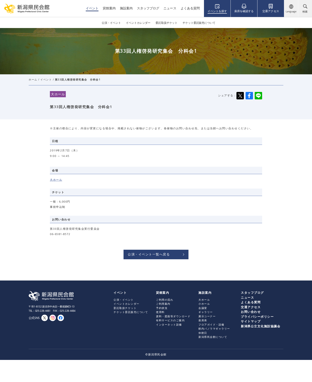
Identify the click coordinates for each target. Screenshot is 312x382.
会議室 (202, 308)
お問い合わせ (251, 312)
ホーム (33, 79)
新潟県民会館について (212, 337)
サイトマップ (251, 321)
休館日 (202, 333)
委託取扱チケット (125, 308)
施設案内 (205, 292)
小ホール (204, 304)
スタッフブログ (252, 292)
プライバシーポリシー (257, 316)
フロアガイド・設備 (211, 324)
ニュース (247, 297)
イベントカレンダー (126, 304)
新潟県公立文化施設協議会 (260, 326)
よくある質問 (251, 302)
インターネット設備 (169, 324)
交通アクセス (251, 307)
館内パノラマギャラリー (214, 328)
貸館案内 (162, 292)
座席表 (202, 320)
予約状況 (161, 308)
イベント (46, 79)
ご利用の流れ (164, 300)
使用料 (160, 312)
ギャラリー (205, 312)
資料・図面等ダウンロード (173, 316)
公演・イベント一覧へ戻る (149, 254)
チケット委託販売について (131, 312)
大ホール (56, 180)
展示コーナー (207, 316)
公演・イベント (124, 300)
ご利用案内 (163, 304)
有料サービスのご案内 (170, 320)
